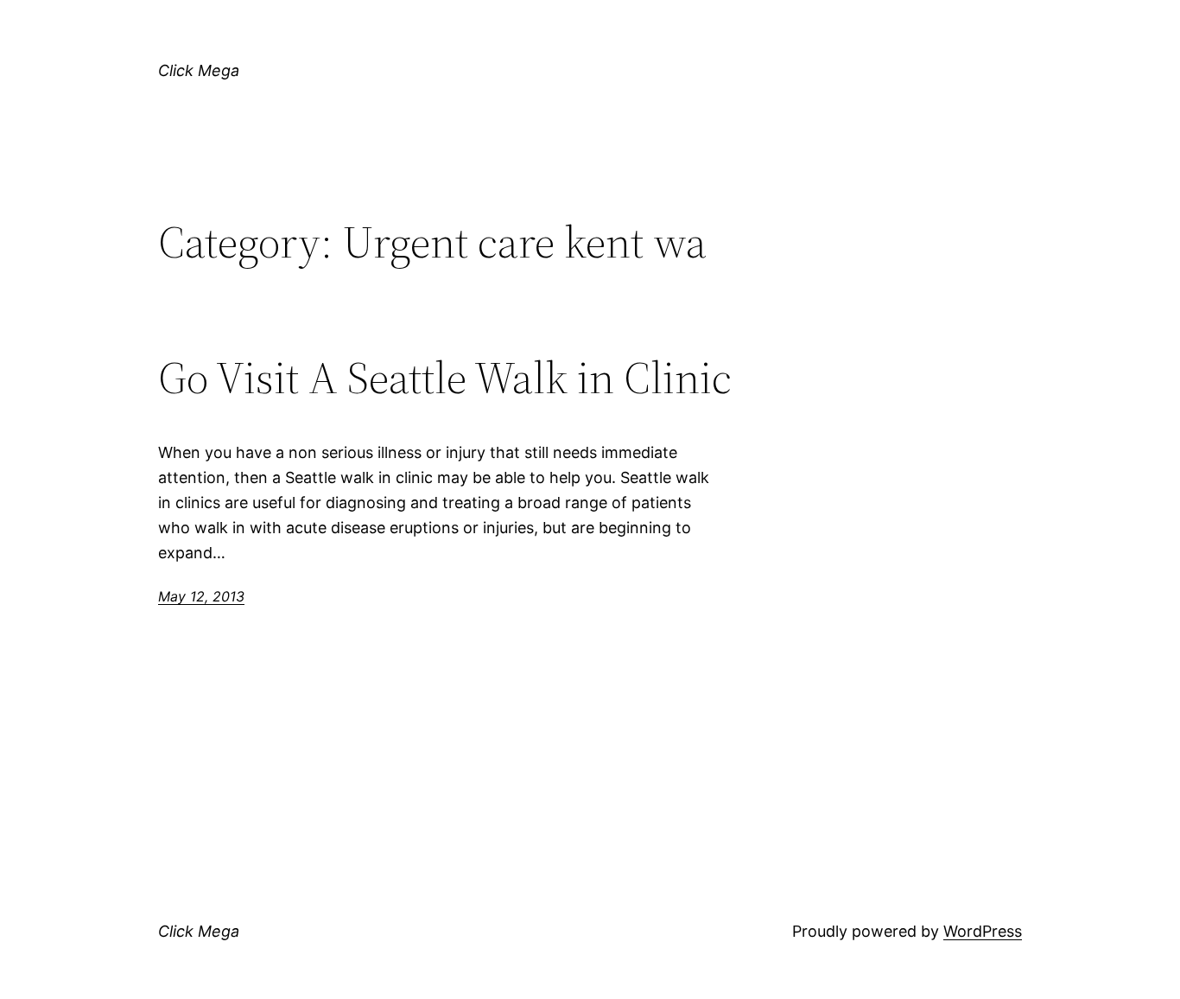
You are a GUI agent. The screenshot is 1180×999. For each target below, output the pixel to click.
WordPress (982, 931)
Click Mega (198, 70)
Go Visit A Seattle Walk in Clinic (445, 378)
